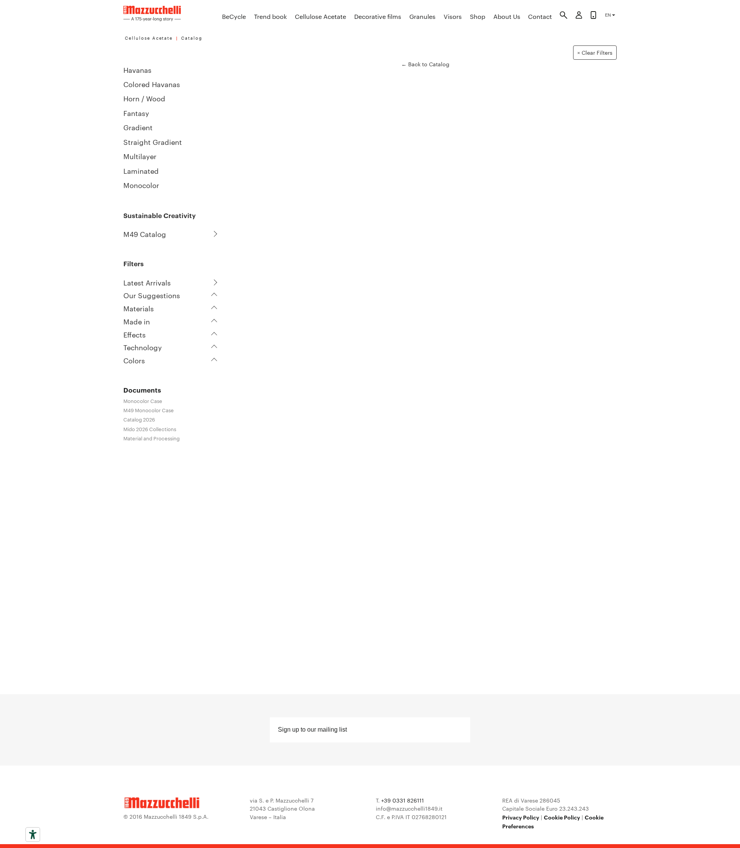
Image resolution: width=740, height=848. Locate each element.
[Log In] (579, 16)
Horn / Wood (144, 98)
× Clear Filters (594, 52)
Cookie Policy (562, 817)
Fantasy (136, 113)
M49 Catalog (144, 233)
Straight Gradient (152, 141)
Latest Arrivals (147, 282)
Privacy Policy (520, 817)
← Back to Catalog (425, 64)
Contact (540, 16)
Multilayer (139, 156)
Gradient (138, 127)
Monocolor (141, 185)
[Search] (563, 16)
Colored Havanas (151, 84)
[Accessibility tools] (32, 834)
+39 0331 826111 (402, 800)
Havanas (137, 69)
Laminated (141, 170)
